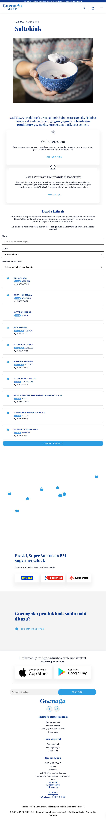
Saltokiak (53, 782)
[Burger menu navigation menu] (102, 8)
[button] (41, 489)
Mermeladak (53, 769)
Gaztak (53, 766)
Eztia (53, 779)
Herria (5, 248)
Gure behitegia (53, 725)
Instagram (53, 794)
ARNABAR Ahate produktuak (53, 773)
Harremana (53, 732)
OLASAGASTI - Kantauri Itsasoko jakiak (53, 776)
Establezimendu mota (12, 261)
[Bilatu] (84, 8)
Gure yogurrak (53, 744)
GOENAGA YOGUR (53, 763)
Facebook (53, 792)
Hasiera (19, 22)
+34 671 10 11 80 (53, 797)
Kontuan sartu (53, 785)
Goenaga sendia (53, 722)
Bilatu (4, 236)
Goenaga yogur (53, 747)
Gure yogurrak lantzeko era (53, 728)
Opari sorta (53, 751)
